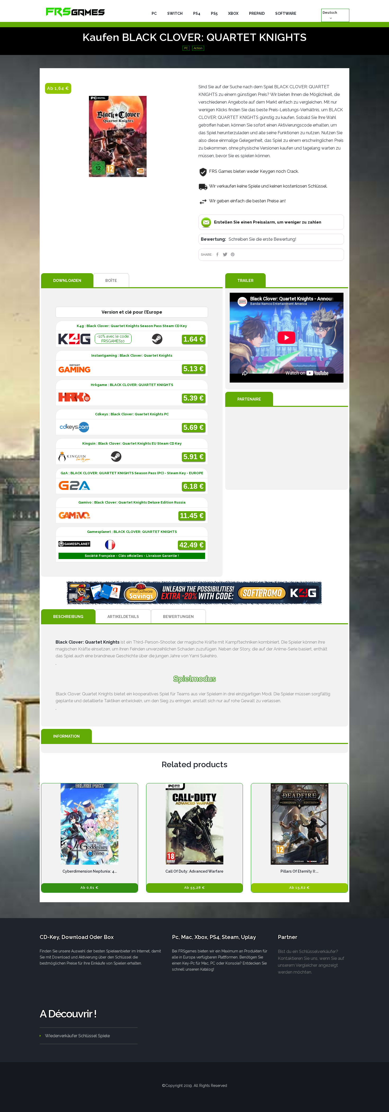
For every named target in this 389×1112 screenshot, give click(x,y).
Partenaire (249, 399)
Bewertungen (178, 617)
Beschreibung (68, 617)
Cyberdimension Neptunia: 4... (89, 871)
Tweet (225, 254)
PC (186, 48)
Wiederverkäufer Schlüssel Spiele (77, 1035)
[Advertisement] (286, 448)
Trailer (245, 280)
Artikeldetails (123, 617)
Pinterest (233, 254)
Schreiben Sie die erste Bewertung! (262, 239)
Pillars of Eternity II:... (299, 871)
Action (198, 48)
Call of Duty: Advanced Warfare (194, 871)
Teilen (217, 254)
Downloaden (67, 280)
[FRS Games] (75, 12)
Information (66, 736)
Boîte (111, 280)
